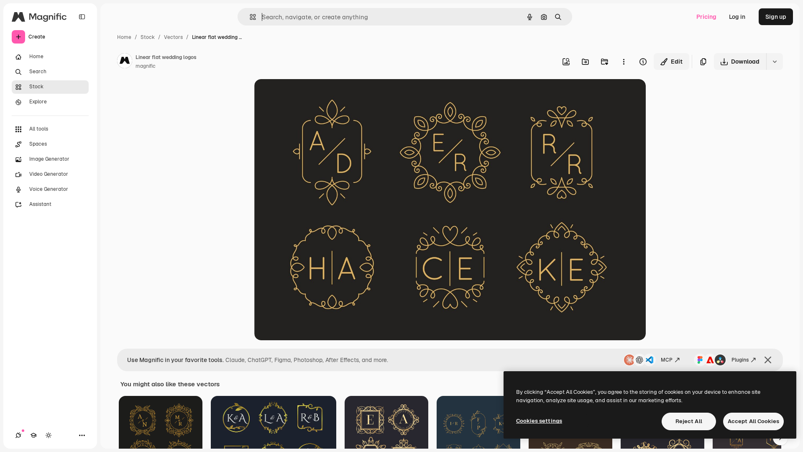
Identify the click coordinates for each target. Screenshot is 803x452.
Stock (148, 37)
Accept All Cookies (753, 421)
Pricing (706, 17)
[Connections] (18, 435)
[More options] (623, 61)
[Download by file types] (774, 61)
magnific (146, 66)
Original (308, 95)
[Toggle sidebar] (82, 16)
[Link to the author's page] (124, 62)
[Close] (768, 360)
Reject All (688, 421)
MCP (667, 360)
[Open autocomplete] (249, 17)
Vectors (173, 37)
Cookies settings (539, 420)
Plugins (740, 360)
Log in (737, 17)
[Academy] (33, 435)
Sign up (775, 17)
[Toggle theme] (48, 435)
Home (124, 37)
